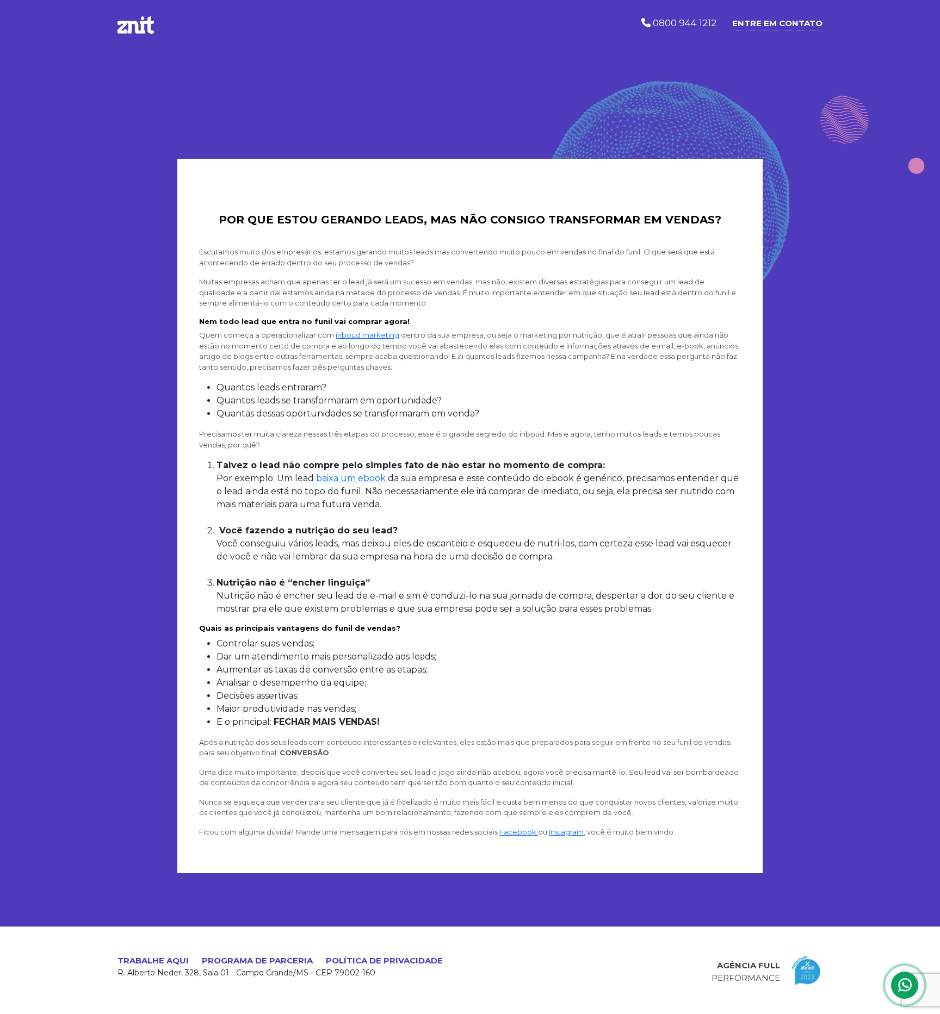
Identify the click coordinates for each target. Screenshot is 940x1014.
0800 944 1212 (683, 22)
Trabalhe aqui (153, 960)
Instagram (566, 832)
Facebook (518, 832)
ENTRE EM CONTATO (777, 23)
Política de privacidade (384, 960)
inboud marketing (367, 335)
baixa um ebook (351, 478)
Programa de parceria (257, 960)
